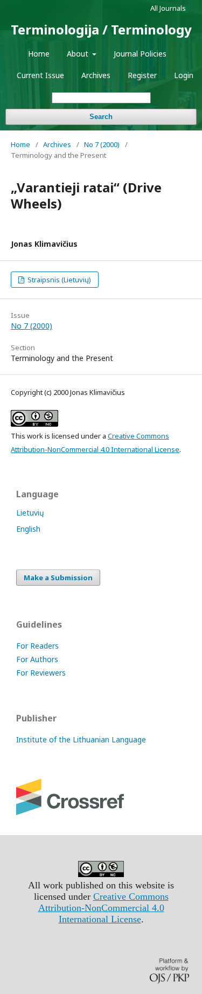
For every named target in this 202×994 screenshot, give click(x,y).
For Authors (37, 659)
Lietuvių (30, 513)
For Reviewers (41, 673)
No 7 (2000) (102, 144)
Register (142, 75)
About (78, 53)
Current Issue (40, 75)
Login (183, 75)
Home (39, 53)
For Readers (37, 646)
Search (101, 117)
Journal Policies (140, 53)
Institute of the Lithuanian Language (81, 739)
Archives (95, 75)
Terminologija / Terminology (101, 29)
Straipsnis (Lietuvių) (58, 279)
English (28, 529)
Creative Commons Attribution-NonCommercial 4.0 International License (103, 908)
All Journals (168, 8)
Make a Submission (58, 577)
